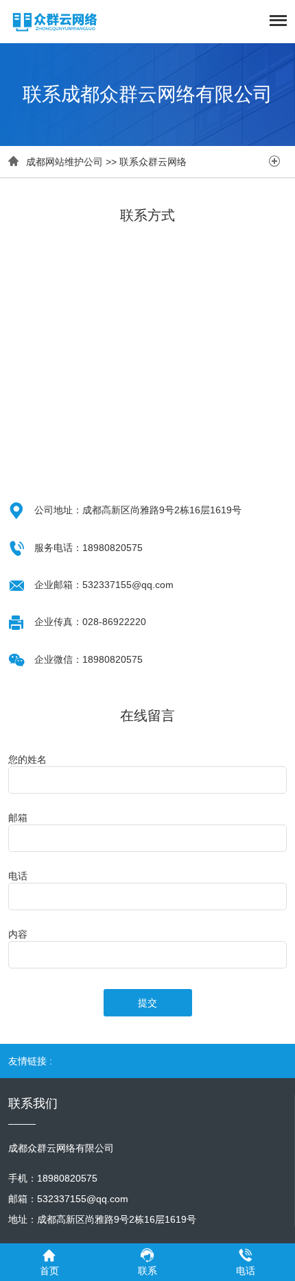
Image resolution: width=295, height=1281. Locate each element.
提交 (147, 1002)
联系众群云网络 (153, 161)
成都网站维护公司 (64, 161)
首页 (49, 1270)
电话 (17, 875)
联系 (147, 1270)
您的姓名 (27, 759)
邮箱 (17, 817)
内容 (17, 934)
